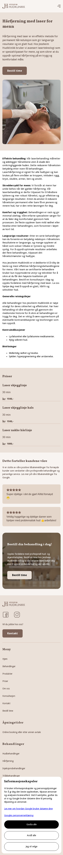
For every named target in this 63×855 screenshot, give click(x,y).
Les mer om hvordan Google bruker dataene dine (28, 808)
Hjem (4, 659)
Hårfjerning (8, 761)
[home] (13, 6)
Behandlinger (9, 666)
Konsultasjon (8, 696)
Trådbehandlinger (11, 776)
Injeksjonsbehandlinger (13, 768)
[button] (59, 6)
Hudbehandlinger (11, 753)
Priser (5, 681)
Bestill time (14, 70)
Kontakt (12, 633)
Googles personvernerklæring (18, 815)
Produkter (7, 673)
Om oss (6, 688)
